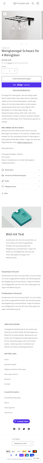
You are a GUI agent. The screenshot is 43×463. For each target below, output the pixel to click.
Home (6, 359)
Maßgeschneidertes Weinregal (15, 369)
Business (7, 379)
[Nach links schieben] (16, 43)
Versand (9, 63)
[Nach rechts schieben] (26, 43)
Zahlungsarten (9, 408)
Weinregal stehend (11, 374)
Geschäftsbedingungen (12, 398)
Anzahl (4, 66)
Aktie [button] (6, 193)
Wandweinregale (10, 364)
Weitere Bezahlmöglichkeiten (21, 90)
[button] (4, 3)
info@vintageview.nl (24, 142)
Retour (6, 403)
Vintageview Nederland (18, 459)
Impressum (8, 412)
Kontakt (7, 384)
